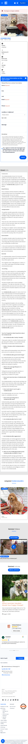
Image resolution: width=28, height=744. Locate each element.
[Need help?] (3, 741)
